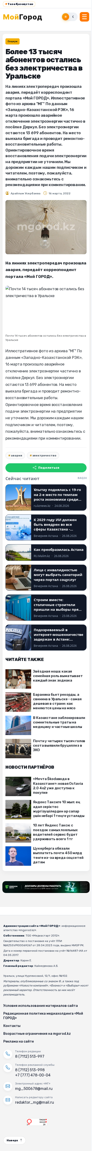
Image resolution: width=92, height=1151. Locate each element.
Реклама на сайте (18, 1041)
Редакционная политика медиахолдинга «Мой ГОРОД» (43, 1016)
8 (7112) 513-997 (29, 1056)
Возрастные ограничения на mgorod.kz (37, 1034)
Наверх (12, 1140)
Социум (12, 41)
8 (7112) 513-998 (30, 1070)
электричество (44, 455)
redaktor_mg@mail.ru (34, 1102)
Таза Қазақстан (19, 4)
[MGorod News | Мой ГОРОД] (25, 17)
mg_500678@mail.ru (34, 1088)
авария (16, 455)
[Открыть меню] (84, 17)
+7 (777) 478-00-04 (32, 1075)
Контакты (12, 1026)
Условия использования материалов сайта (40, 1006)
